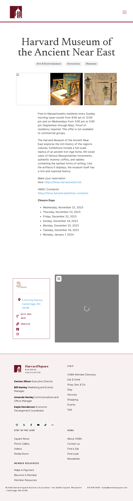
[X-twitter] (24, 425)
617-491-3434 (93, 487)
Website (25, 323)
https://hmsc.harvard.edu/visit (63, 182)
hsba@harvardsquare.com (114, 487)
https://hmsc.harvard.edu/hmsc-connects (63, 193)
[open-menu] (124, 13)
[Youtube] (38, 425)
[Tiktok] (45, 425)
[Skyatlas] (52, 425)
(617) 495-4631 (26, 316)
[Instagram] (17, 425)
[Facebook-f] (31, 425)
